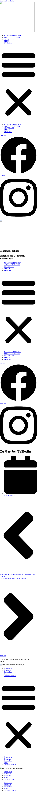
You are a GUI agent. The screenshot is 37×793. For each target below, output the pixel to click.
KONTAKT (8, 43)
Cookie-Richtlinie (10, 676)
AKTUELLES (9, 39)
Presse (6, 674)
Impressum (7, 670)
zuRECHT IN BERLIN (12, 37)
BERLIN (7, 41)
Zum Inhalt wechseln (7, 1)
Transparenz (8, 668)
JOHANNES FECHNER (12, 35)
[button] (18, 84)
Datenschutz (8, 672)
